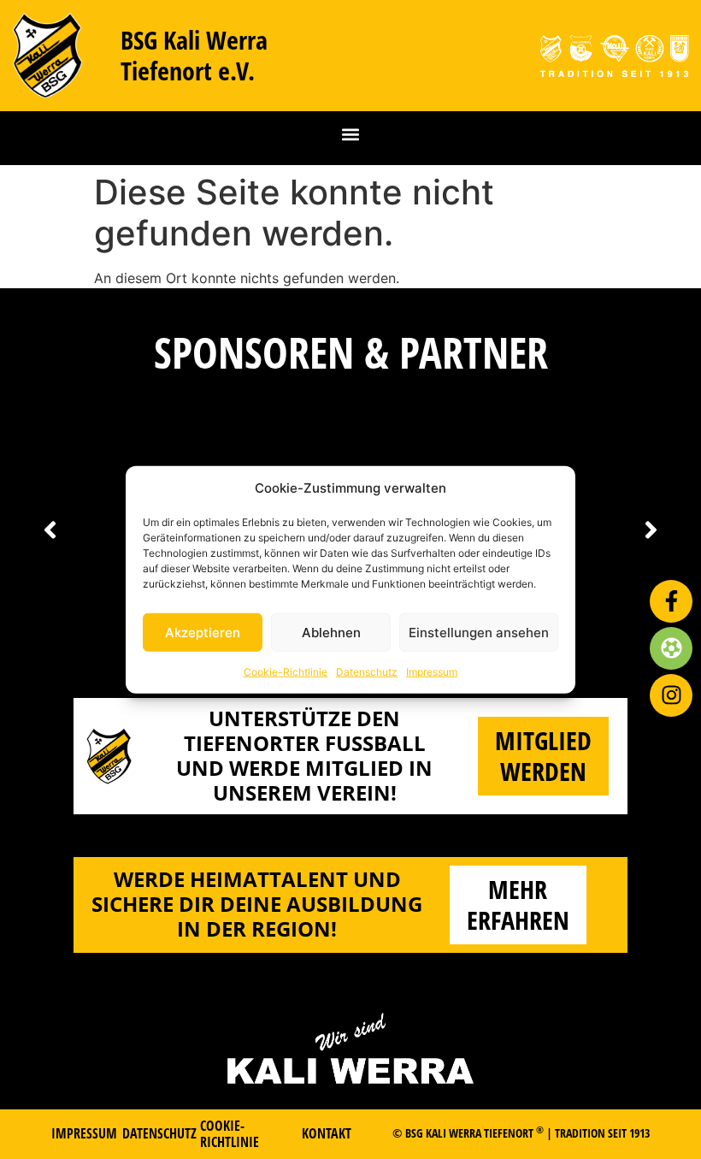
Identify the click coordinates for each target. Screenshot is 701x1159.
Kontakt (326, 1133)
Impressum (431, 671)
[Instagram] (671, 695)
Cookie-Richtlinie (285, 671)
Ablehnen (331, 632)
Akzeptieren (202, 632)
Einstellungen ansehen (479, 632)
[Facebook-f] (671, 601)
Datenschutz (367, 671)
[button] (351, 134)
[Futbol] (671, 648)
